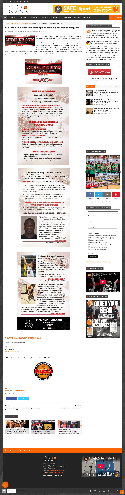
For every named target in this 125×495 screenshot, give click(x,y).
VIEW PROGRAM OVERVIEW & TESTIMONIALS (23, 338)
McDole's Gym (20, 23)
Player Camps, (42, 31)
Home (7, 23)
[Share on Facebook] (11, 398)
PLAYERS (12, 17)
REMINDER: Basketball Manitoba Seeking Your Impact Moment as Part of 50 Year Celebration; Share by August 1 (106, 101)
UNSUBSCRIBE (106, 262)
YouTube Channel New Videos (98, 247)
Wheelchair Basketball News (98, 249)
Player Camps (28, 23)
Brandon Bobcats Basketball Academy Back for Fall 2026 (41, 432)
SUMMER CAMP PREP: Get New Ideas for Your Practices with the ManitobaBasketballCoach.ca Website (106, 110)
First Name (91, 222)
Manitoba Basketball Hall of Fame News (101, 244)
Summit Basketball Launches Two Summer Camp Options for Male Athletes (17, 431)
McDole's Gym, (34, 31)
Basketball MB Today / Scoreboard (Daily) (102, 238)
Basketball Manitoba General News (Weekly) (103, 235)
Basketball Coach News (96, 240)
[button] (86, 171)
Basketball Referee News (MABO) (99, 242)
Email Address (92, 216)
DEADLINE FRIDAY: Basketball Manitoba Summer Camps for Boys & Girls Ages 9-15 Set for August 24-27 (106, 92)
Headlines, (27, 31)
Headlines (13, 23)
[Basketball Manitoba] (19, 9)
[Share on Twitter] (23, 398)
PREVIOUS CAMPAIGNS (93, 262)
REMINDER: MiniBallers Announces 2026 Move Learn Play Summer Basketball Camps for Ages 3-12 (69, 431)
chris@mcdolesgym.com (12, 351)
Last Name (91, 227)
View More (114, 86)
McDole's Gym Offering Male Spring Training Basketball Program (42, 27)
